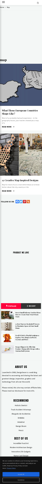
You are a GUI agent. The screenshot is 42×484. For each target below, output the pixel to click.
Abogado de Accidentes (21, 414)
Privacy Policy (11, 468)
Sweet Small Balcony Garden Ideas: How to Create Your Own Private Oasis (28, 315)
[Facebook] (17, 201)
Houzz (21, 430)
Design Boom (21, 426)
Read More (21, 85)
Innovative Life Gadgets (20, 451)
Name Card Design (21, 455)
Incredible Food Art (21, 443)
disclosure (19, 391)
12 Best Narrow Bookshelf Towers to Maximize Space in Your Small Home (27, 326)
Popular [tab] (12, 306)
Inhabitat (21, 422)
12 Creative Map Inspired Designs (20, 180)
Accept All (21, 474)
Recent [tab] (32, 306)
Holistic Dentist (21, 405)
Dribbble (21, 418)
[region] (21, 470)
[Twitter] (21, 201)
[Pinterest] (24, 201)
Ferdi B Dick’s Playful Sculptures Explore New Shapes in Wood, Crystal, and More (27, 337)
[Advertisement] (21, 35)
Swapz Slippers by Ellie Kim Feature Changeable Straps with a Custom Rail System (27, 349)
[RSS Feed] (28, 201)
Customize (21, 480)
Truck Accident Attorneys (21, 409)
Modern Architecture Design (21, 447)
